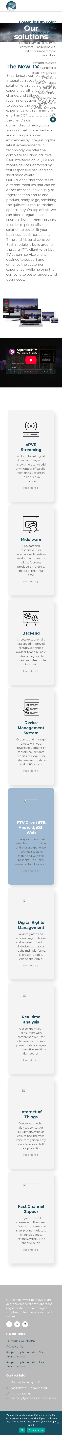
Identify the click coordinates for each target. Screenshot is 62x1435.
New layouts (48, 78)
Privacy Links (14, 1346)
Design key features (44, 73)
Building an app (47, 103)
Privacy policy (36, 1430)
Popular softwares (44, 98)
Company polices (46, 83)
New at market (47, 93)
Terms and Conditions (20, 1340)
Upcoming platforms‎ (43, 108)
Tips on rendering (45, 68)
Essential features (44, 63)
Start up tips (48, 88)
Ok (22, 1430)
